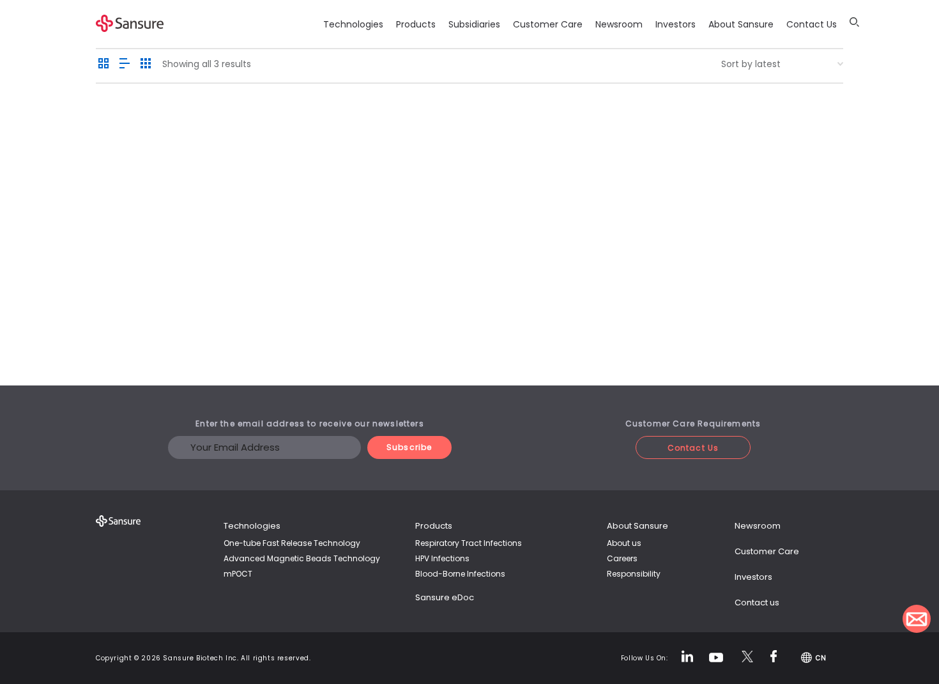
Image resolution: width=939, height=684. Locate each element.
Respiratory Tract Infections (468, 543)
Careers (622, 558)
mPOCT (238, 573)
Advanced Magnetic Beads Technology (302, 558)
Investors (675, 24)
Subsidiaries (474, 24)
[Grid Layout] (145, 64)
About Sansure (637, 526)
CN (821, 658)
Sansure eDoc (444, 597)
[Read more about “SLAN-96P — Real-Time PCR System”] (381, 215)
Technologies (252, 526)
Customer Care (548, 24)
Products (433, 526)
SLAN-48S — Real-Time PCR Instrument (278, 283)
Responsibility (633, 573)
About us (624, 543)
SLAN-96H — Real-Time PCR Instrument (150, 283)
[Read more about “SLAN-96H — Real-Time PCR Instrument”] (125, 215)
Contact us (757, 602)
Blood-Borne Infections (460, 573)
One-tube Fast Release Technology (292, 543)
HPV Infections (442, 558)
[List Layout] (124, 64)
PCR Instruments (150, 318)
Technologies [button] (353, 24)
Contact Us (811, 24)
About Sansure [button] (741, 24)
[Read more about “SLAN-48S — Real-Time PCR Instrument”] (253, 215)
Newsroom (619, 24)
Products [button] (416, 24)
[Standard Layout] (103, 64)
